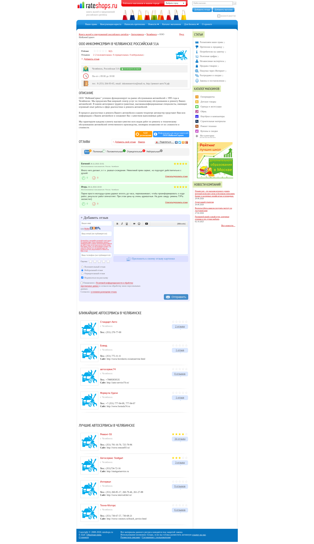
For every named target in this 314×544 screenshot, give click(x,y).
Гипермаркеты (208, 97)
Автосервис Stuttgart (111, 458)
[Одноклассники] (183, 142)
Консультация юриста (110, 24)
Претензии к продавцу (211, 47)
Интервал (105, 481)
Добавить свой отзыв (125, 142)
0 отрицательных (121, 55)
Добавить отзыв (202, 9)
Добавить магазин (224, 9)
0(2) (110, 51)
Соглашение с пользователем (156, 537)
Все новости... (228, 225)
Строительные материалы (213, 121)
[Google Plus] (186, 142)
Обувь (203, 111)
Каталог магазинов (171, 24)
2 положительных (104, 55)
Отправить (179, 297)
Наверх (141, 142)
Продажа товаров (208, 66)
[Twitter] (180, 142)
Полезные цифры (208, 56)
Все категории (207, 135)
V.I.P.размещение (145, 134)
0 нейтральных (136, 55)
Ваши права (91, 24)
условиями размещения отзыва (104, 292)
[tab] (87, 152)
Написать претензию (134, 24)
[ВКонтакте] (176, 142)
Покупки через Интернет (212, 71)
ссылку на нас (199, 535)
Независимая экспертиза (212, 61)
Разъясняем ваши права (211, 42)
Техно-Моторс (108, 505)
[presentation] (87, 152)
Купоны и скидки (209, 131)
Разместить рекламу (130, 537)
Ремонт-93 (106, 434)
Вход (181, 34)
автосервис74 (108, 369)
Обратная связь (94, 535)
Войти (86, 229)
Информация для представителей (173, 134)
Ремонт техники (209, 126)
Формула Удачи (109, 393)
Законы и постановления (212, 81)
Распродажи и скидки (210, 75)
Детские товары (208, 101)
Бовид (103, 345)
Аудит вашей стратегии (204, 202)
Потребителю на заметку (212, 51)
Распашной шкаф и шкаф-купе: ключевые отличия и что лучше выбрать (212, 218)
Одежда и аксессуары (211, 106)
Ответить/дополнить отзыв (176, 176)
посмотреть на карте (131, 69)
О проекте (207, 24)
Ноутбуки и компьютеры (213, 116)
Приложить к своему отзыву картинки (153, 258)
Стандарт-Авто (108, 321)
